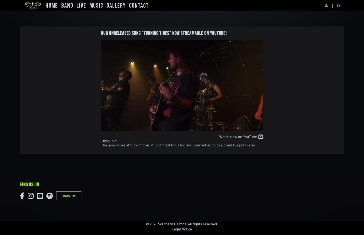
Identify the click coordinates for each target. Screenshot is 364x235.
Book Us (69, 196)
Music (96, 5)
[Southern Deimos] (33, 5)
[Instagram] (31, 196)
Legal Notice (182, 229)
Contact (139, 5)
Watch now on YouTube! (238, 136)
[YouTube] (40, 196)
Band (67, 5)
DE (326, 5)
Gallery (116, 5)
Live (81, 5)
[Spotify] (49, 196)
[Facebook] (22, 196)
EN (338, 5)
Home (52, 5)
